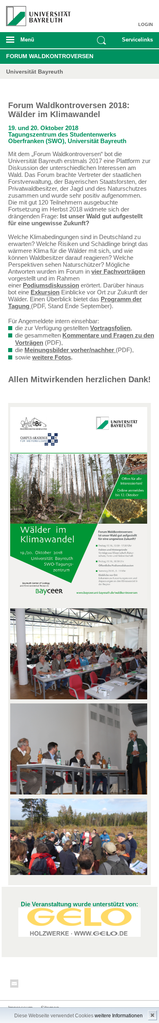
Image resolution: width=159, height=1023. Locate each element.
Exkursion (45, 292)
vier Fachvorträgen (118, 271)
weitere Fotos (51, 357)
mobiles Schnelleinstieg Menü (135, 42)
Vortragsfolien (110, 327)
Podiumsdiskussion (51, 285)
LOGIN (145, 24)
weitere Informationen (119, 1016)
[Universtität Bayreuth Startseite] (36, 13)
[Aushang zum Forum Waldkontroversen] (78, 508)
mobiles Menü (35, 42)
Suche (101, 40)
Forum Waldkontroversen (49, 56)
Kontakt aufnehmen (14, 984)
